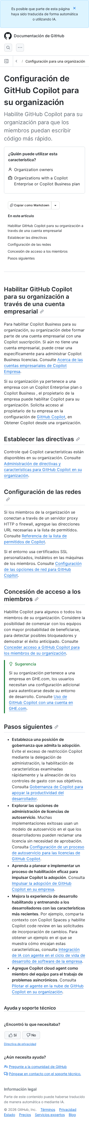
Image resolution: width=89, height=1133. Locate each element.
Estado (9, 1115)
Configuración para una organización (55, 61)
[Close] (75, 8)
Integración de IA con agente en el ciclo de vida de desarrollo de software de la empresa (48, 955)
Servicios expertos (50, 1115)
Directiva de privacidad (20, 1044)
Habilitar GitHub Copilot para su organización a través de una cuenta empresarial (38, 300)
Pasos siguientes (28, 726)
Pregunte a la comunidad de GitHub (38, 1066)
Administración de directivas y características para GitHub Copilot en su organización (43, 469)
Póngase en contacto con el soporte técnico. (45, 1074)
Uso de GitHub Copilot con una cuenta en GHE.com (41, 702)
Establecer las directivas (39, 439)
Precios (25, 1115)
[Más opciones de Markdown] (55, 205)
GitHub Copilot (51, 416)
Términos (48, 1109)
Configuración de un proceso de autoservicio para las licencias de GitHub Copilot (48, 852)
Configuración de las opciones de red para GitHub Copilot (43, 569)
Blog (72, 1115)
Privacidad (67, 1109)
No (33, 1035)
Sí (15, 1035)
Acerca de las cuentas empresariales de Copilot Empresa (43, 365)
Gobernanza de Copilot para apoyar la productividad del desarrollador (47, 792)
